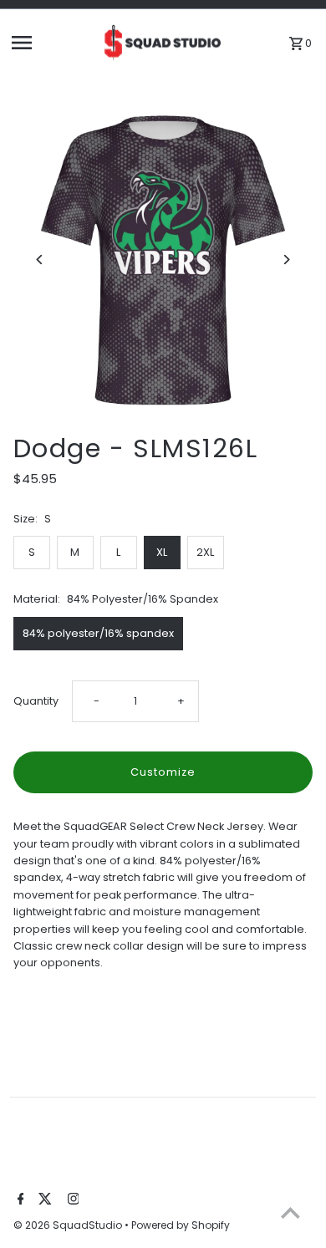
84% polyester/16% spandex (98, 633)
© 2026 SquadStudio (69, 1225)
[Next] (285, 259)
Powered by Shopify (180, 1225)
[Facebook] (18, 1200)
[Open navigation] (51, 43)
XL (161, 552)
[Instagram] (71, 1200)
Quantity (36, 701)
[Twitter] (43, 1200)
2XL (205, 552)
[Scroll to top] (290, 1212)
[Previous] (40, 259)
